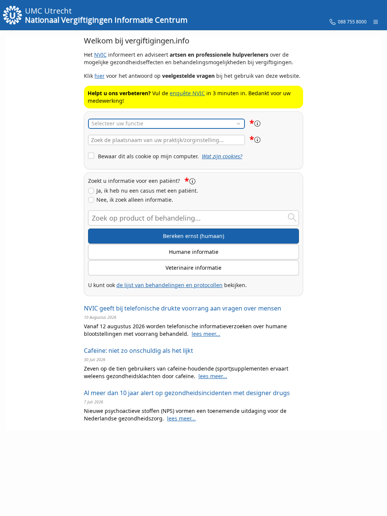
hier (99, 75)
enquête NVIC (187, 93)
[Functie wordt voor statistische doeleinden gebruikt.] (257, 123)
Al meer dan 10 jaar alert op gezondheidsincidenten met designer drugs (187, 393)
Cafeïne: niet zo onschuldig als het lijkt (138, 350)
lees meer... (206, 333)
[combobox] (166, 140)
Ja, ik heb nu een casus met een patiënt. (147, 191)
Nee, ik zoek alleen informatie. (134, 200)
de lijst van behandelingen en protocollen (169, 285)
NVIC (100, 54)
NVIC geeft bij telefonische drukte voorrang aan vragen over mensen (182, 308)
